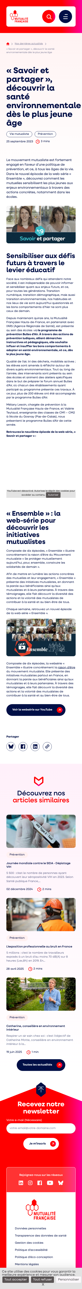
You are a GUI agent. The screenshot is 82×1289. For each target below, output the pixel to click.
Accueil (7, 43)
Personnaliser (68, 1279)
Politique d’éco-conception (34, 1257)
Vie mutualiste (20, 135)
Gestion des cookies (29, 1242)
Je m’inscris (37, 1143)
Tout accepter (15, 1279)
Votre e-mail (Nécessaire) (24, 1120)
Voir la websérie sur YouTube (32, 709)
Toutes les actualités (37, 1064)
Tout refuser (42, 1279)
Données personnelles (30, 1228)
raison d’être (66, 667)
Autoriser (53, 495)
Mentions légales (27, 1264)
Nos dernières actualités (29, 44)
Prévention (47, 135)
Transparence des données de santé (40, 1235)
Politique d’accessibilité (31, 1250)
